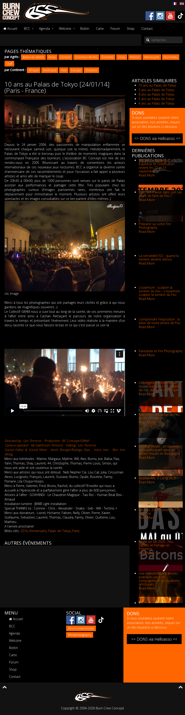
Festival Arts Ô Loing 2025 (157, 478)
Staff (9, 64)
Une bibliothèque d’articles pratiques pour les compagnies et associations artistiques (159, 578)
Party (75, 531)
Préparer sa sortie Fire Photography (155, 226)
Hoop (121, 57)
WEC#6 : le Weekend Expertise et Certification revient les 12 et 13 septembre (156, 165)
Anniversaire (37, 531)
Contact (147, 28)
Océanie (91, 70)
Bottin (84, 28)
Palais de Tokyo (59, 531)
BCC (27, 28)
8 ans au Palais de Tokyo (156, 94)
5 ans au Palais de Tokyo (156, 99)
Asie (64, 70)
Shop (130, 28)
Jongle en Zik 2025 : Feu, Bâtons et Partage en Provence (156, 545)
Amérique (49, 70)
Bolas (52, 57)
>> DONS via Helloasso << (157, 138)
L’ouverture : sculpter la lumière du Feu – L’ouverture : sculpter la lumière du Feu (160, 291)
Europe (76, 70)
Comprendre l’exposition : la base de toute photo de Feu (159, 321)
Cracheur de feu (86, 57)
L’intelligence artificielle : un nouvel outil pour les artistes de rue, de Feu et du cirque (159, 386)
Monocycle (151, 57)
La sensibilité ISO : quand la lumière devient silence (159, 257)
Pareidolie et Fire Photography (161, 351)
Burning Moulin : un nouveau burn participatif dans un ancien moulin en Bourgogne (159, 450)
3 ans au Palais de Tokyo (156, 90)
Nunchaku (171, 57)
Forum (115, 28)
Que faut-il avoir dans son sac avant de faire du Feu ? (160, 194)
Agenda (44, 28)
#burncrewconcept (81, 628)
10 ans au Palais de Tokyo (157, 85)
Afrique (34, 70)
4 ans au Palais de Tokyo (156, 103)
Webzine (65, 28)
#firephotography (79, 635)
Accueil (11, 28)
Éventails (107, 57)
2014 (24, 531)
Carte (100, 28)
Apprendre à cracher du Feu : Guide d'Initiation (160, 416)
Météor (135, 57)
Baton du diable (33, 57)
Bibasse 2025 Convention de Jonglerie (159, 512)
